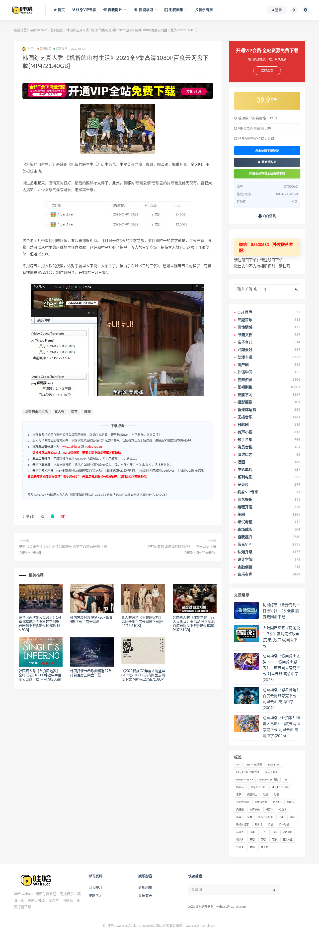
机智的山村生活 (36, 411)
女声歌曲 (255, 809)
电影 (274, 832)
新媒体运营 (242, 824)
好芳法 (269, 809)
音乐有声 (145, 896)
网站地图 (162, 926)
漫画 (252, 832)
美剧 (252, 839)
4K (237, 764)
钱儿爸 (240, 847)
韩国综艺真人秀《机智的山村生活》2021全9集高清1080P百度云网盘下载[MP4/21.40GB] (107, 494)
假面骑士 (252, 794)
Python (240, 787)
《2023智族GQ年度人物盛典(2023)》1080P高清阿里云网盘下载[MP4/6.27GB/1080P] (143, 675)
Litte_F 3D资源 (253, 764)
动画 (276, 794)
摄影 (292, 817)
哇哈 (110, 926)
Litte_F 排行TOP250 (247, 772)
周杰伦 (277, 802)
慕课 (238, 817)
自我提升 (95, 887)
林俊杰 (240, 832)
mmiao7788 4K (244, 779)
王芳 (263, 832)
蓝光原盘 (288, 839)
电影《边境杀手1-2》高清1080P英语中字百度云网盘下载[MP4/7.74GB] (63, 550)
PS (285, 779)
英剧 (263, 839)
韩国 (87, 411)
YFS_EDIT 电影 (280, 787)
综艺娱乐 (61, 48)
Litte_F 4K (274, 764)
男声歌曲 (288, 832)
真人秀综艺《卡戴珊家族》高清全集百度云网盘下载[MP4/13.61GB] (142, 622)
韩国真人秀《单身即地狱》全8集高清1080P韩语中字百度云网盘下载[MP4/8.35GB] (40, 675)
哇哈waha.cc (38, 30)
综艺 (74, 411)
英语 (274, 839)
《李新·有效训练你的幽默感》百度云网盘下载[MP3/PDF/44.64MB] (181, 550)
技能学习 (95, 896)
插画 (281, 817)
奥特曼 (240, 809)
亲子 (238, 794)
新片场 (258, 824)
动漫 (265, 794)
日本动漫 (284, 824)
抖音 (249, 817)
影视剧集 (56, 30)
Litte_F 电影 (271, 772)
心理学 (283, 809)
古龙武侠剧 (242, 802)
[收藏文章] (42, 516)
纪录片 (240, 839)
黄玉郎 (264, 847)
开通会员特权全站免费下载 (267, 173)
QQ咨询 (269, 216)
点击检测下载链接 (267, 150)
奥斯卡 (290, 802)
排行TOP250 (265, 817)
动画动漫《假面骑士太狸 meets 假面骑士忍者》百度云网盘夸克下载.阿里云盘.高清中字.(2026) (281, 668)
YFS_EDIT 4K (258, 787)
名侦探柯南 (261, 802)
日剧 (270, 824)
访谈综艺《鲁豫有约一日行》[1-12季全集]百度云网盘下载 (281, 611)
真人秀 (59, 411)
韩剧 (252, 847)
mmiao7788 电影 (268, 779)
